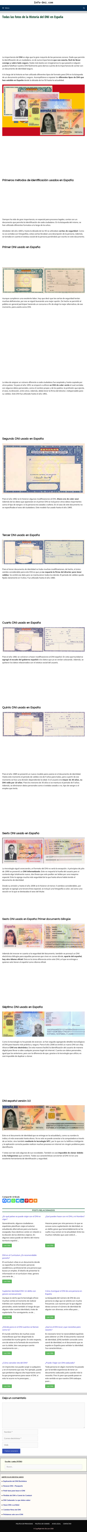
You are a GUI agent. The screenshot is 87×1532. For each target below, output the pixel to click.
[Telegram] (18, 1201)
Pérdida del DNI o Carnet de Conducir (17, 1495)
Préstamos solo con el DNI (13, 1514)
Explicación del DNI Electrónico (15, 1481)
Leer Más (7, 1245)
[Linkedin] (22, 1201)
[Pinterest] (27, 1201)
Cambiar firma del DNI (12, 1510)
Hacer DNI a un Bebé (11, 1505)
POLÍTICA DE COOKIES (42, 1524)
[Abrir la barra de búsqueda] (84, 8)
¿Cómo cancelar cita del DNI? (15, 1363)
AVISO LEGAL (56, 1524)
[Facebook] (4, 1201)
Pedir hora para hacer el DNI (14, 1491)
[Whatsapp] (13, 1201)
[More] (35, 1201)
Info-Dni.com (43, 2)
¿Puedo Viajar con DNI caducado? (60, 1363)
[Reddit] (31, 1201)
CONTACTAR (67, 1524)
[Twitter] (9, 1201)
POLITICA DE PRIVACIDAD (24, 1524)
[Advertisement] (43, 39)
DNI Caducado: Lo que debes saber (16, 1500)
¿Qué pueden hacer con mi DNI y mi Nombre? (65, 1216)
